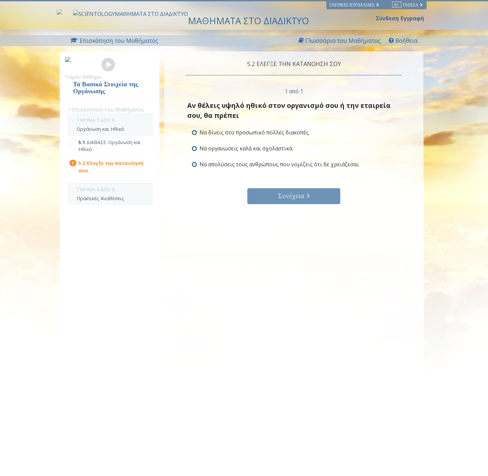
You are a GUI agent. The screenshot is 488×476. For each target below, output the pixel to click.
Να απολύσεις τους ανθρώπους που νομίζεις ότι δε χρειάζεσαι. (280, 164)
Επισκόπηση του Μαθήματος (107, 109)
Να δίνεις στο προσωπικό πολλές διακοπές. (255, 132)
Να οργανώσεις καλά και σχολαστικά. (246, 148)
